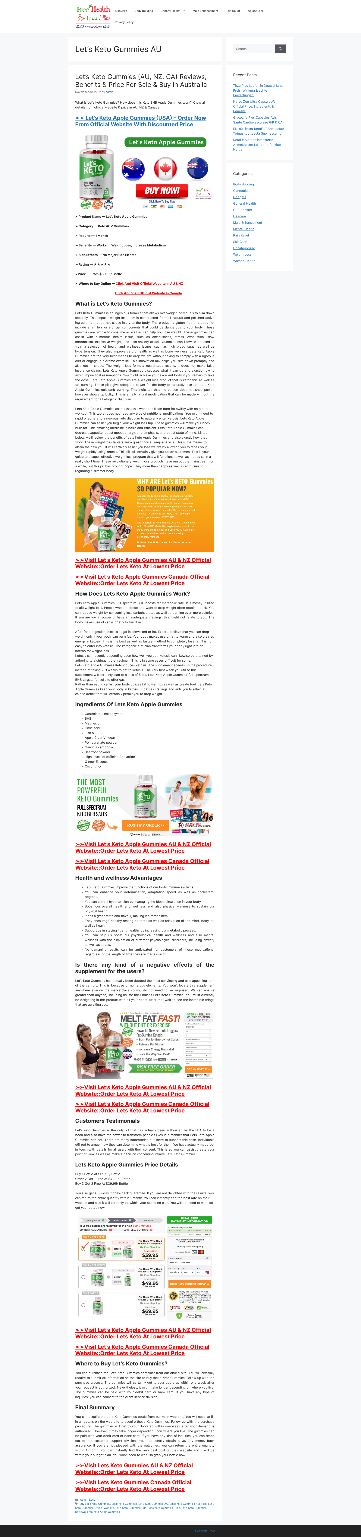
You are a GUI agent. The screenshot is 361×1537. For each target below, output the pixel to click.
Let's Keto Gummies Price (164, 1507)
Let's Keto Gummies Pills (130, 1507)
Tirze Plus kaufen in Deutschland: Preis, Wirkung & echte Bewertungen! (258, 90)
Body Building (144, 11)
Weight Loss (255, 11)
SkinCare (121, 11)
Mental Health (243, 229)
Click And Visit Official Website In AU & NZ (149, 283)
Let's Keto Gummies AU (153, 1503)
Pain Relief (233, 11)
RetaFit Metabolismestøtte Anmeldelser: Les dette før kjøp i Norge (257, 144)
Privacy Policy (124, 22)
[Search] (280, 48)
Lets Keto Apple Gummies (103, 1511)
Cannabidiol (242, 191)
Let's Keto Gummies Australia (188, 1503)
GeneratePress (205, 1531)
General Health (170, 11)
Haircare (239, 216)
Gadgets (239, 197)
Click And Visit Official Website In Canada (148, 293)
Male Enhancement (205, 11)
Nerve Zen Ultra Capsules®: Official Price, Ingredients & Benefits (254, 106)
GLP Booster (242, 210)
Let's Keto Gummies (124, 1503)
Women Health (244, 261)
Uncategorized (244, 248)
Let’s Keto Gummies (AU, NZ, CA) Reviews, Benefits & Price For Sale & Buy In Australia (141, 80)
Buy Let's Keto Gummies (95, 1503)
